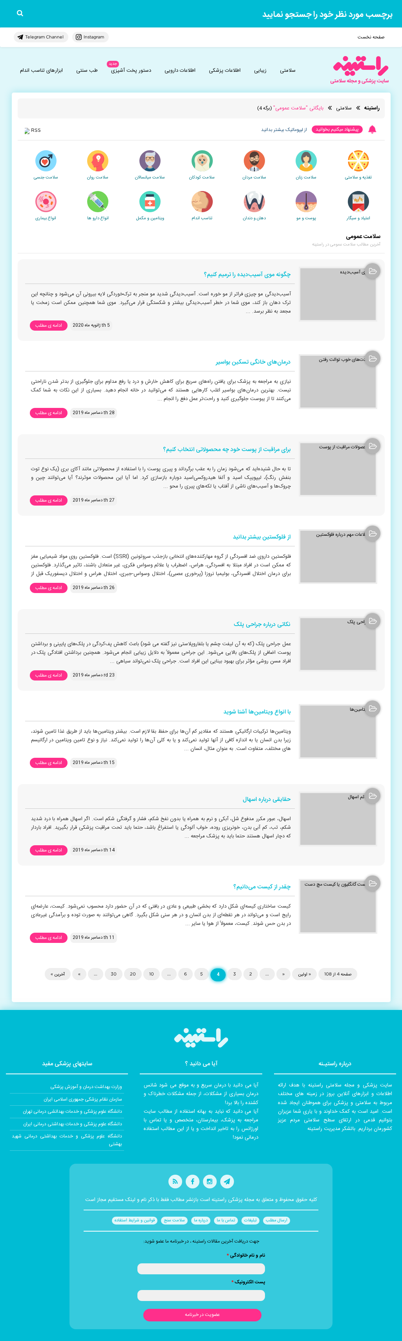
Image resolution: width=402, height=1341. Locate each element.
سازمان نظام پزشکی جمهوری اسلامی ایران (83, 1099)
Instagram (94, 37)
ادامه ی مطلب (48, 325)
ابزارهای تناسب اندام (41, 70)
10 (151, 974)
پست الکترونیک (248, 1282)
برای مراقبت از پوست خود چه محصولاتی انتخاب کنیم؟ (227, 450)
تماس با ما (226, 1220)
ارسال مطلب (276, 1220)
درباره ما (201, 1220)
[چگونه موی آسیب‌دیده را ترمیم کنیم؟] (338, 294)
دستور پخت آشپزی (131, 70)
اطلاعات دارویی (180, 70)
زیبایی (260, 70)
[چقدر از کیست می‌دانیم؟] (338, 906)
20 (133, 974)
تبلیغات (250, 1220)
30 (114, 974)
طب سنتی (87, 70)
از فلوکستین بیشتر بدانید (262, 537)
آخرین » (58, 974)
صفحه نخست (371, 37)
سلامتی (288, 70)
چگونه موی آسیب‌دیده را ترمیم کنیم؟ (247, 275)
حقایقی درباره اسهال (267, 800)
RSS (36, 130)
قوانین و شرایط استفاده (135, 1220)
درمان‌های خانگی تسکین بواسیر (253, 362)
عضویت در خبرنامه (202, 1315)
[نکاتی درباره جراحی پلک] (338, 644)
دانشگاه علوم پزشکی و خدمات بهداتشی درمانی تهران (72, 1111)
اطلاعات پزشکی (225, 70)
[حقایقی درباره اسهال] (338, 819)
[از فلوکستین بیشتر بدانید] (338, 556)
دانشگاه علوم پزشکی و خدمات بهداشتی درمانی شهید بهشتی (67, 1140)
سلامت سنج (174, 1220)
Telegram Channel (44, 37)
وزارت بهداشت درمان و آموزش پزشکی (86, 1087)
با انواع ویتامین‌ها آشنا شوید (257, 712)
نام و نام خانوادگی (246, 1255)
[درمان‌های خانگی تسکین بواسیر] (338, 382)
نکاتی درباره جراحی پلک (262, 625)
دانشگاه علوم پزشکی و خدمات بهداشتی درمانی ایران (72, 1124)
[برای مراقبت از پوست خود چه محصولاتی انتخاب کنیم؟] (338, 469)
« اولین (304, 974)
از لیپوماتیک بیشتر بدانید (284, 130)
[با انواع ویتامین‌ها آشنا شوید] (338, 731)
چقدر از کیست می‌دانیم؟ (262, 887)
